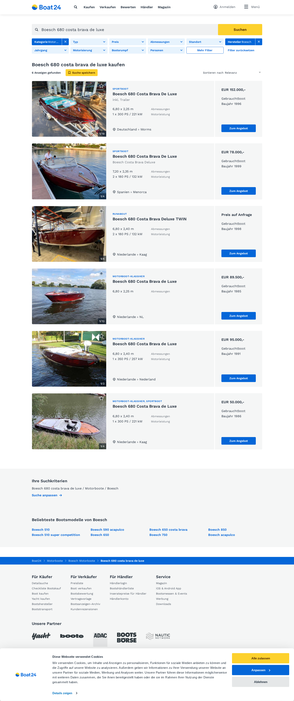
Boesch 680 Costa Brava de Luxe (145, 281)
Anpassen (258, 670)
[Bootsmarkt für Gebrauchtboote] (46, 7)
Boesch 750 (158, 535)
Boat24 (36, 560)
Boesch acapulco (221, 535)
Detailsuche (40, 583)
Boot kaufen (40, 593)
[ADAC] (100, 640)
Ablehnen (260, 681)
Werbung (162, 598)
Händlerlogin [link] (118, 583)
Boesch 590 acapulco (107, 530)
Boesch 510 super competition (56, 535)
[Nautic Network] (158, 636)
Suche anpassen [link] (44, 495)
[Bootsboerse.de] (126, 638)
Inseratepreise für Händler (128, 593)
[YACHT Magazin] (41, 636)
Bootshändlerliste (122, 588)
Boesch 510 (41, 530)
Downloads (163, 604)
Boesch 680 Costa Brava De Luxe (145, 93)
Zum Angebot (238, 128)
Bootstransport (42, 609)
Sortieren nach (213, 72)
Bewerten (128, 7)
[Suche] (76, 7)
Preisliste (77, 583)
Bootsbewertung (82, 593)
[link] (65, 41)
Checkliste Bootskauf (46, 588)
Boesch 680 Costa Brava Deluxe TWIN (150, 219)
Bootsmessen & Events (171, 593)
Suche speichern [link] (83, 72)
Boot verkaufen (81, 588)
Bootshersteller (42, 604)
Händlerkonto (119, 598)
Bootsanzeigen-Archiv (85, 604)
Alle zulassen (260, 658)
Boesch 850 (217, 530)
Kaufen (89, 7)
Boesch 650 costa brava (168, 530)
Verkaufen (108, 7)
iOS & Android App (168, 588)
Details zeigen (62, 693)
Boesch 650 (100, 535)
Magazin (164, 7)
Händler (147, 7)
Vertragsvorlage (81, 598)
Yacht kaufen (41, 598)
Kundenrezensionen (84, 609)
